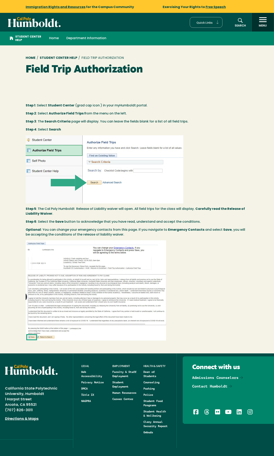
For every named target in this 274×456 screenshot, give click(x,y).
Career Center (122, 399)
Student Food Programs (153, 403)
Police (148, 394)
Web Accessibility (91, 374)
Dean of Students (149, 374)
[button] (206, 22)
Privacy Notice (92, 382)
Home (54, 38)
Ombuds (148, 432)
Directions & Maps (22, 419)
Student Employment (120, 384)
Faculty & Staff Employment (124, 374)
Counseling (151, 382)
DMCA (84, 388)
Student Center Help (28, 38)
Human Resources (124, 392)
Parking (149, 388)
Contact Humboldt (209, 386)
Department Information (86, 38)
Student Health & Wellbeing (154, 413)
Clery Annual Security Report (155, 424)
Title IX (87, 394)
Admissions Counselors (215, 377)
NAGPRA (86, 401)
